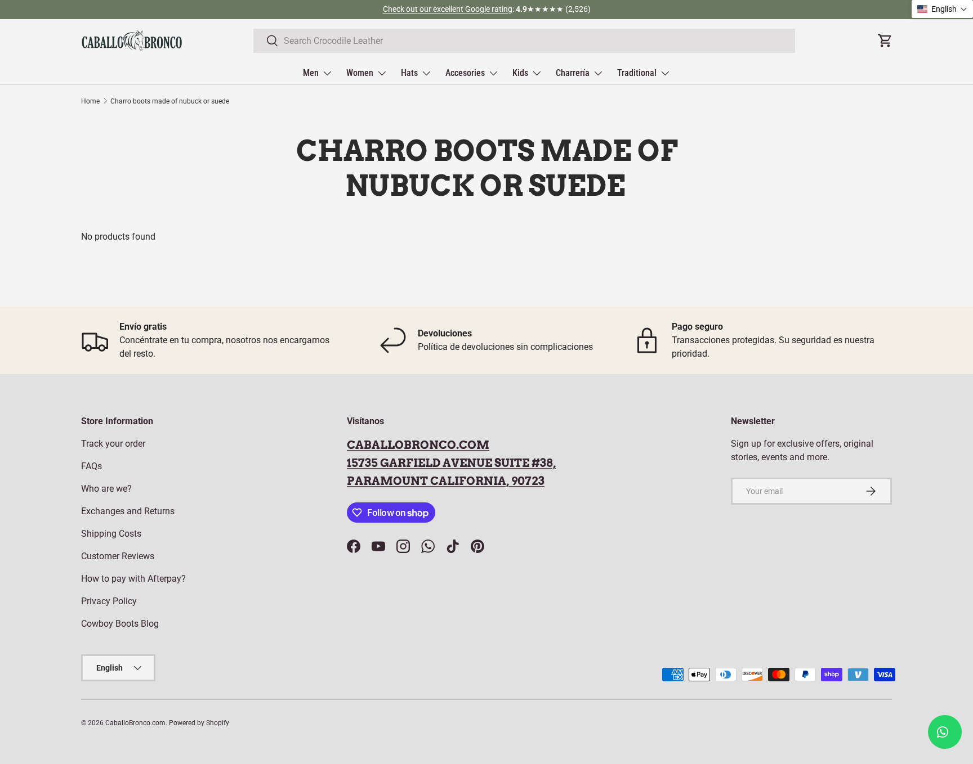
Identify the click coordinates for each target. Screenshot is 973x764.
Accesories (465, 73)
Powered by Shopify (199, 723)
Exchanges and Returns (128, 511)
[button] (942, 9)
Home (90, 101)
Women (359, 73)
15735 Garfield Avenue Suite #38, (451, 463)
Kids (520, 73)
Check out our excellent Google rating (447, 9)
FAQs (91, 466)
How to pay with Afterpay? (133, 578)
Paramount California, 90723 (445, 481)
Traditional (637, 73)
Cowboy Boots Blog (120, 623)
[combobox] (524, 41)
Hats (409, 73)
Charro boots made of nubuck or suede (169, 101)
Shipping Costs (111, 533)
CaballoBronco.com (418, 445)
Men (311, 73)
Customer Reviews (117, 556)
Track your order (113, 443)
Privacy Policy (109, 601)
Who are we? (106, 488)
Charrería (573, 73)
